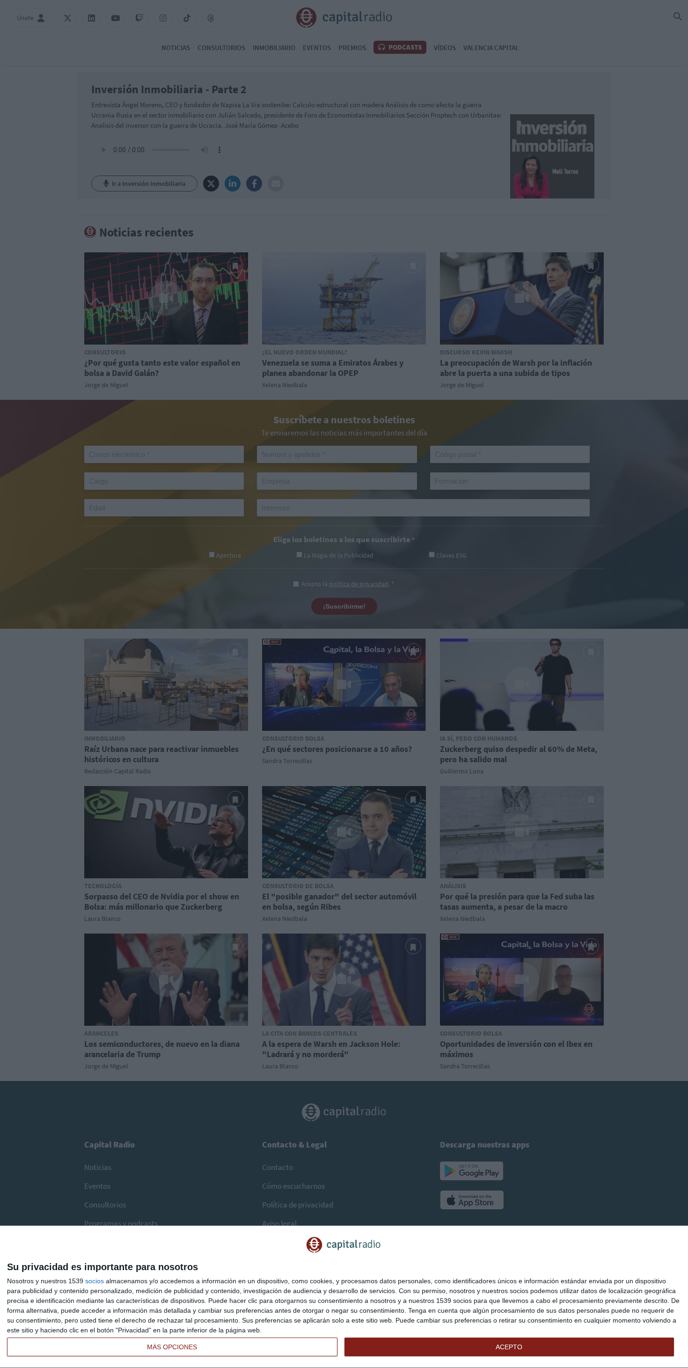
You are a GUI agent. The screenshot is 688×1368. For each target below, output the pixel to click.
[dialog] (344, 1297)
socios (94, 1281)
